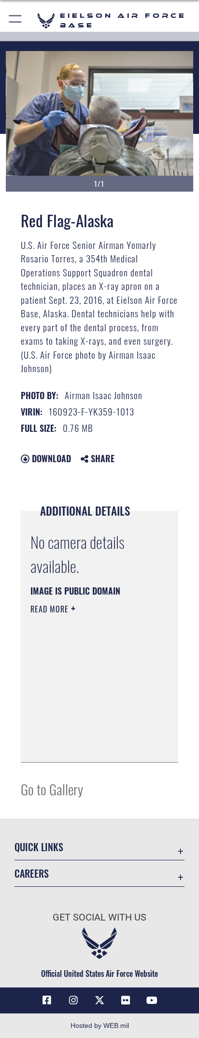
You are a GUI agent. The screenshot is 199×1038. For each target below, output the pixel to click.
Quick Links (38, 847)
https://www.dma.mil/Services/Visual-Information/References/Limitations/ (89, 744)
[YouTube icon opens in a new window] (152, 1000)
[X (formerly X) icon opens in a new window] (99, 1000)
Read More (50, 609)
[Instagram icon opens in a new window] (73, 1000)
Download (50, 458)
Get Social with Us (99, 917)
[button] (15, 20)
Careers (31, 874)
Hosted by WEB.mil (100, 1025)
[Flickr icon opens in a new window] (125, 1000)
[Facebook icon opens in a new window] (47, 1000)
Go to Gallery (52, 788)
